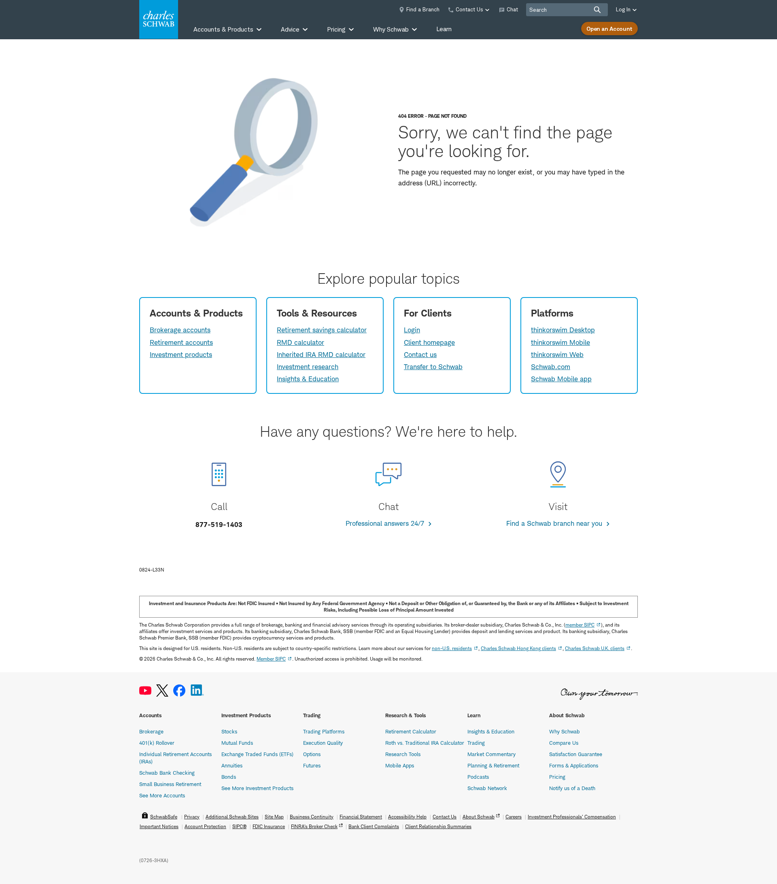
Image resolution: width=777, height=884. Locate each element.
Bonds (228, 777)
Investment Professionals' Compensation (572, 817)
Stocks (229, 731)
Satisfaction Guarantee (575, 754)
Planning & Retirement (493, 765)
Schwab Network (487, 788)
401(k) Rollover (156, 743)
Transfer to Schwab (433, 367)
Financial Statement (361, 817)
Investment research (307, 367)
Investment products (181, 355)
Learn (444, 29)
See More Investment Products (257, 788)
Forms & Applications (573, 765)
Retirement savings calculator (322, 330)
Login (412, 330)
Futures (312, 765)
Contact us (420, 355)
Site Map (274, 817)
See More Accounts (162, 795)
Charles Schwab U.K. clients (594, 648)
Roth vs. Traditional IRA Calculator (424, 743)
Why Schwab (564, 731)
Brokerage (151, 731)
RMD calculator (300, 342)
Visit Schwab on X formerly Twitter (162, 690)
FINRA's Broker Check (314, 826)
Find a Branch (422, 9)
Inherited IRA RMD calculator (321, 355)
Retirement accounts (181, 342)
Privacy (192, 817)
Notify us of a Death (572, 788)
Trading (476, 743)
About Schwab (479, 817)
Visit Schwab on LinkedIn (197, 690)
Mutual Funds (237, 743)
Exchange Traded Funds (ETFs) (257, 754)
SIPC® (239, 826)
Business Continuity (311, 817)
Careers (513, 817)
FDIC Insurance (269, 826)
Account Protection (205, 826)
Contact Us (444, 817)
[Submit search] (597, 9)
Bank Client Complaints (373, 826)
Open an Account (609, 28)
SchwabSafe (163, 817)
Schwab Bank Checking (167, 772)
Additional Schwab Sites (232, 817)
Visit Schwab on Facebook (179, 690)
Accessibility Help (407, 817)
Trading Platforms (323, 731)
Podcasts (478, 777)
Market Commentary (491, 754)
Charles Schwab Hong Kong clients (518, 648)
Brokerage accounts (180, 330)
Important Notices (159, 826)
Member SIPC (271, 659)
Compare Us (563, 743)
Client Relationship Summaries (438, 826)
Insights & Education (308, 379)
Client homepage (429, 342)
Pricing (557, 777)
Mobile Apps (399, 765)
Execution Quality (323, 743)
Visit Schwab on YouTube (145, 690)
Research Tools (402, 754)
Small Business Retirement (170, 784)
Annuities (231, 765)
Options (312, 754)
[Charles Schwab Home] (158, 19)
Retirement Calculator (410, 731)
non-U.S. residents (452, 648)
